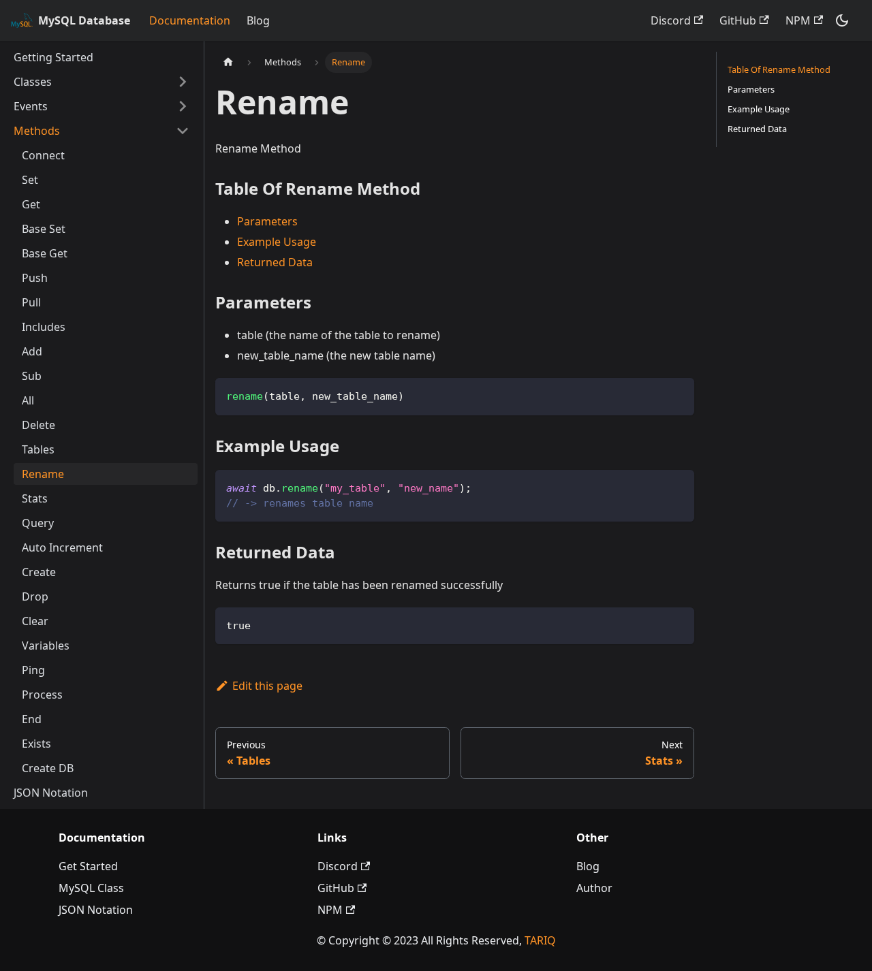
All (28, 400)
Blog (258, 20)
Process (42, 694)
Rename (43, 473)
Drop (35, 596)
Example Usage (276, 241)
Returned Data (275, 262)
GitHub (737, 20)
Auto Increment (62, 547)
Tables (38, 449)
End (32, 719)
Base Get (44, 253)
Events (31, 106)
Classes (33, 81)
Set (30, 179)
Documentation (189, 20)
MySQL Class (91, 887)
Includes (43, 326)
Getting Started (53, 57)
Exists (36, 743)
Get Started (88, 866)
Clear (35, 621)
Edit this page (267, 685)
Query (38, 522)
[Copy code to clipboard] (677, 394)
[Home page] (228, 62)
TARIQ (540, 940)
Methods (37, 130)
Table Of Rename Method (779, 69)
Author (594, 887)
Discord (671, 20)
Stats (35, 498)
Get (31, 204)
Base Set (43, 228)
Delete (38, 424)
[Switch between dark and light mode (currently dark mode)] (842, 20)
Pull (31, 302)
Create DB (48, 768)
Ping (33, 670)
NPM (798, 20)
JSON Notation (51, 792)
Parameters (267, 221)
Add (32, 351)
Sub (32, 375)
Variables (45, 645)
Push (35, 277)
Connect (43, 155)
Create (39, 571)
